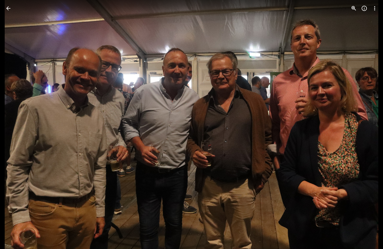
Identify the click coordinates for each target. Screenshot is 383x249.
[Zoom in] (354, 8)
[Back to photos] (8, 8)
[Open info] (364, 8)
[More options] (374, 8)
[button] (14, 124)
